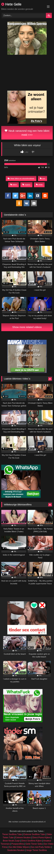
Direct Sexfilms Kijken (31, 841)
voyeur (27, 185)
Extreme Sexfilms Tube (34, 834)
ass (43, 178)
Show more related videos (27, 327)
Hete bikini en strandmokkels (22, 178)
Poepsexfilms (17, 844)
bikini (15, 185)
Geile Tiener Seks (34, 844)
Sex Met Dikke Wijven (19, 847)
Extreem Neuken (23, 837)
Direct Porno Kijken (41, 837)
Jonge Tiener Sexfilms (36, 850)
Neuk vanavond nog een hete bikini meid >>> (28, 132)
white (40, 185)
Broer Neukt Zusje (11, 841)
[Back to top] (46, 846)
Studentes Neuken (16, 850)
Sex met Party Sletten (41, 847)
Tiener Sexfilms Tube (12, 834)
